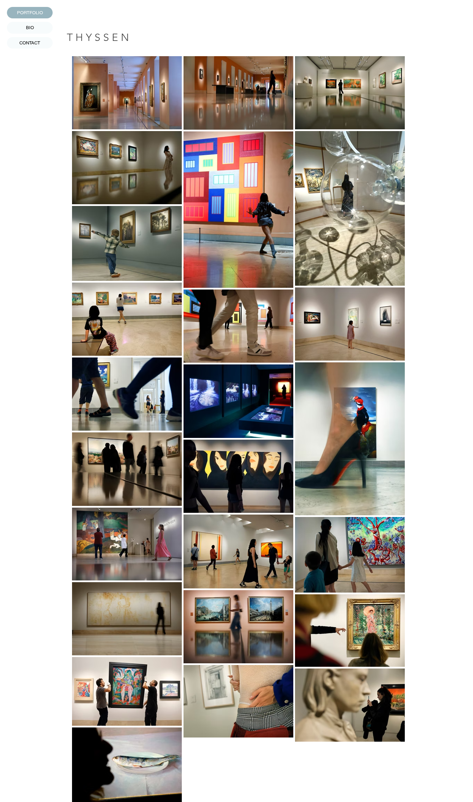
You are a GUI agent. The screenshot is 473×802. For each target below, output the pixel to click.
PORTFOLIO (30, 12)
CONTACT (29, 42)
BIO (30, 27)
